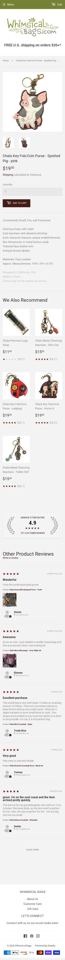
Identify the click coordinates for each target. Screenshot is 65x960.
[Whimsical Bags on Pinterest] (32, 936)
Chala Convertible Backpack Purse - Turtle (26, 590)
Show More (32, 850)
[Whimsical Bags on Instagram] (38, 936)
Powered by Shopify (45, 945)
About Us (32, 899)
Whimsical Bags (23, 945)
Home (6, 60)
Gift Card (32, 909)
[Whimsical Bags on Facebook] (25, 936)
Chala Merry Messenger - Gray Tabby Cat (25, 650)
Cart (59, 4)
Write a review (10, 558)
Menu (10, 4)
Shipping (8, 174)
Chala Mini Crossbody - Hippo (21, 724)
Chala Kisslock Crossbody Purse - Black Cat (26, 766)
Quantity (7, 184)
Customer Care (32, 904)
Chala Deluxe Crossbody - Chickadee (23, 820)
